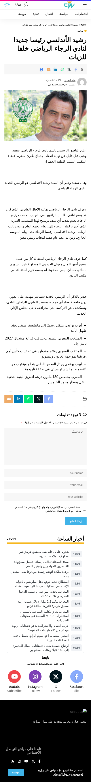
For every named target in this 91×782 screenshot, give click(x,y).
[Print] (42, 69)
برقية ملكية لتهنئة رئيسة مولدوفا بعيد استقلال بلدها (39, 574)
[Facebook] (76, 681)
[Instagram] (35, 681)
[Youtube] (14, 681)
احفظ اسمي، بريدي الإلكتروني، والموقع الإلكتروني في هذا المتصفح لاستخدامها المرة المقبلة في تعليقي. (48, 509)
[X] (56, 681)
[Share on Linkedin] (55, 69)
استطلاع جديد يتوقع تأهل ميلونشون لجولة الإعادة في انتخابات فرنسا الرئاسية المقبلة (42, 583)
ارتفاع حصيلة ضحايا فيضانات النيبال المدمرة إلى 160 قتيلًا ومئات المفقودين (41, 648)
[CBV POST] (69, 4)
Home (83, 24)
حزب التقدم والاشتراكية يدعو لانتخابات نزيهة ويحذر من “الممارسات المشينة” (40, 627)
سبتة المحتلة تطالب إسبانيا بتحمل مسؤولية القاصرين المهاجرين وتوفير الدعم (41, 564)
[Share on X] (69, 69)
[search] (26, 4)
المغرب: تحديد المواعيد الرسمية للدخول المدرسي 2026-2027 (43, 593)
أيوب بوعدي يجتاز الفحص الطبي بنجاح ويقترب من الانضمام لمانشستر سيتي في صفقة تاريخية (49, 366)
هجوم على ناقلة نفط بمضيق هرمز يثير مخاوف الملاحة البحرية (44, 554)
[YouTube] (26, 761)
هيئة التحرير (70, 80)
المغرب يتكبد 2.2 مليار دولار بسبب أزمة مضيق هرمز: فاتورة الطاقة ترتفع (43, 603)
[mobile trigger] (83, 4)
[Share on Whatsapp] (62, 69)
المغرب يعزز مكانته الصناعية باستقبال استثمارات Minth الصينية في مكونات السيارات (44, 615)
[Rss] (12, 761)
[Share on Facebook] (76, 69)
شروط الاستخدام (61, 774)
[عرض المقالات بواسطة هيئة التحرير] (82, 82)
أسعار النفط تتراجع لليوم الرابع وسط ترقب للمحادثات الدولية (41, 637)
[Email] (49, 69)
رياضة (80, 31)
